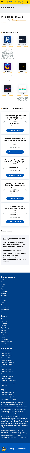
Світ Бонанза (4, 339)
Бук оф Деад (4, 323)
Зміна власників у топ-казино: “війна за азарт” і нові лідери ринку (14, 254)
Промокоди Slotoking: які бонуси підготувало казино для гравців (15, 185)
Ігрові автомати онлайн (7, 394)
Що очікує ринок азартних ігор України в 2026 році (14, 239)
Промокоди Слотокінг (7, 374)
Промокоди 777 (5, 385)
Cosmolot (7, 71)
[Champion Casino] (7, 43)
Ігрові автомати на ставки (8, 392)
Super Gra (7, 94)
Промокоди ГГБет (6, 358)
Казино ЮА (4, 291)
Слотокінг (3, 300)
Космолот (3, 295)
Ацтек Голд (4, 321)
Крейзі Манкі (4, 335)
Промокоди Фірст (6, 378)
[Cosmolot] (7, 69)
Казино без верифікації (7, 397)
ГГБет (2, 286)
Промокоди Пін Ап (6, 369)
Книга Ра (3, 332)
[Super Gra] (7, 92)
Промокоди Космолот (7, 367)
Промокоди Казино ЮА (7, 362)
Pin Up (22, 94)
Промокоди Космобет (7, 364)
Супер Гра (3, 302)
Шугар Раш (4, 344)
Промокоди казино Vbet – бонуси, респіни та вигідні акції (15, 139)
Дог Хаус (3, 330)
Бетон (2, 279)
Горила (3, 289)
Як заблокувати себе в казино (12, 250)
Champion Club (22, 44)
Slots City (22, 71)
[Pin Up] (22, 92)
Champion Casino (7, 44)
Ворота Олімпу (5, 328)
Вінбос (3, 284)
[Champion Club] (22, 43)
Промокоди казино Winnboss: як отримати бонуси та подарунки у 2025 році (15, 117)
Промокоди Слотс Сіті (7, 371)
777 (2, 311)
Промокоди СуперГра (7, 376)
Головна (4, 10)
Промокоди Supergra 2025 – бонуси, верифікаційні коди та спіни (15, 161)
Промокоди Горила (6, 360)
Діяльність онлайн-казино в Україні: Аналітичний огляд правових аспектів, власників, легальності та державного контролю (14, 245)
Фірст (2, 305)
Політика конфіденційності (10, 448)
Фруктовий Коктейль (7, 341)
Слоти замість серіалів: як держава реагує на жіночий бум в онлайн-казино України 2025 (14, 259)
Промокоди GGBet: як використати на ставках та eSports (15, 208)
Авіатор (3, 318)
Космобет (3, 293)
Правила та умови (22, 448)
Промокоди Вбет (5, 353)
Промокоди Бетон (6, 351)
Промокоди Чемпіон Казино (9, 380)
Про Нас (15, 449)
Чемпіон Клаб (5, 307)
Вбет (2, 282)
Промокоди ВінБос (6, 355)
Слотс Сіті (3, 298)
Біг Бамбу (3, 325)
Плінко (3, 337)
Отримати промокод (15, 130)
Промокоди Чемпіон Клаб (8, 383)
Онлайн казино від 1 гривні (8, 399)
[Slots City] (22, 69)
